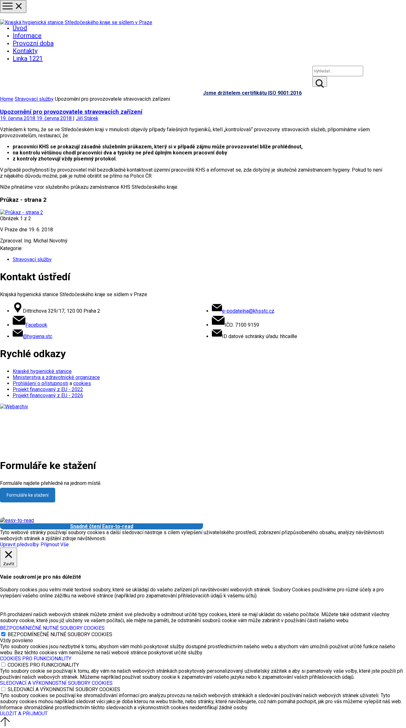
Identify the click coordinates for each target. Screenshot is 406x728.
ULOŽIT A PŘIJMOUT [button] (24, 714)
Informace (27, 35)
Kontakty (25, 51)
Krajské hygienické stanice (42, 371)
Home (6, 99)
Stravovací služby (34, 99)
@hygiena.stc (37, 336)
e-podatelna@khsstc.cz (248, 311)
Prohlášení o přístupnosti (40, 383)
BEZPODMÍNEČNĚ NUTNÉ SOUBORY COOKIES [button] (52, 628)
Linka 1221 (28, 58)
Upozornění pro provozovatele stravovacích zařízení (71, 111)
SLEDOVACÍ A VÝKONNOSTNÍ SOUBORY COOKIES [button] (56, 683)
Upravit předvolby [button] (19, 544)
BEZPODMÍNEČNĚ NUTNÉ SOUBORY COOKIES (60, 634)
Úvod (20, 28)
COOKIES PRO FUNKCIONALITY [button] (35, 659)
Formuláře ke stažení (28, 495)
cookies (82, 383)
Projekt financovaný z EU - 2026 (48, 395)
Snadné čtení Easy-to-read (101, 526)
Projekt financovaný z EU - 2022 (48, 389)
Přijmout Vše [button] (55, 544)
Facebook (36, 325)
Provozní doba (33, 43)
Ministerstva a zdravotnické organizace (56, 377)
